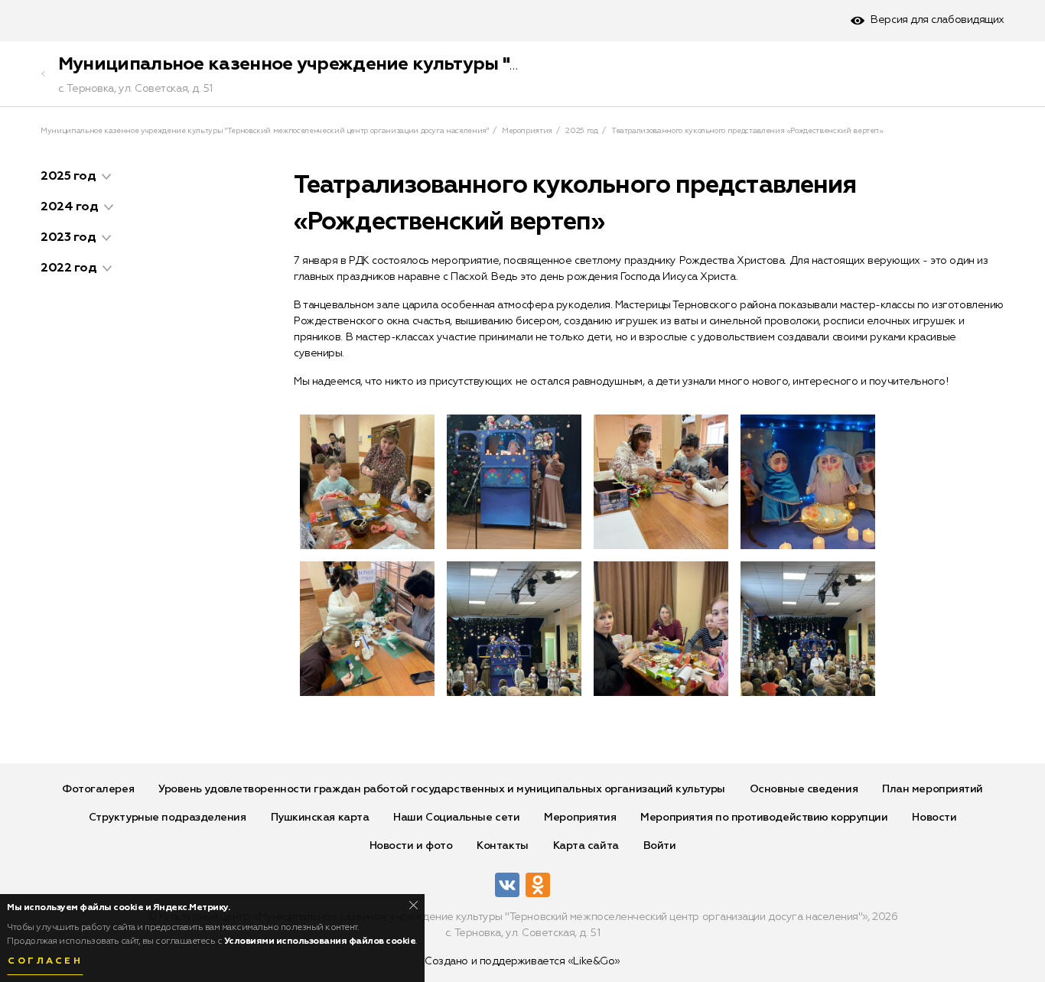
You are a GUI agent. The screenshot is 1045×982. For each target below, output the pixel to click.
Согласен (45, 961)
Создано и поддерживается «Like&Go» (522, 961)
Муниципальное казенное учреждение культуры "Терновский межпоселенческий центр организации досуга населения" (265, 131)
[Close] (413, 905)
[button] (106, 177)
